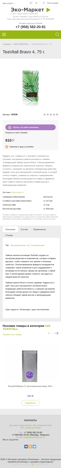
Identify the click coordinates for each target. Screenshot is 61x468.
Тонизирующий (37, 245)
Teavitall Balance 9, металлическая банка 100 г (30, 386)
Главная (7, 44)
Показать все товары (12, 334)
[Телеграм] (36, 3)
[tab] (10, 229)
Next (56, 333)
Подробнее (30, 403)
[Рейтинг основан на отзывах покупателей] (50, 115)
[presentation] (10, 229)
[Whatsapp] (31, 3)
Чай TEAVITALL (21, 44)
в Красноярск (16, 192)
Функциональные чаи (20, 245)
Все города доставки (31, 427)
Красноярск (8, 3)
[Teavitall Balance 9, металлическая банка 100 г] (30, 361)
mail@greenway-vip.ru (34, 437)
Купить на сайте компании (25, 127)
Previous (50, 333)
